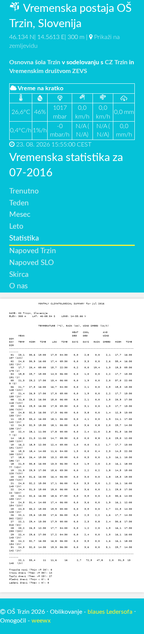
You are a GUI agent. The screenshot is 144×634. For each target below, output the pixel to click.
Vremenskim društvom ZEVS (48, 71)
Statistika (24, 238)
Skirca (18, 274)
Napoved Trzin (32, 251)
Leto (16, 226)
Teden (19, 203)
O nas (18, 286)
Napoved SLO (31, 263)
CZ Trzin (116, 62)
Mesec (19, 214)
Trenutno (24, 191)
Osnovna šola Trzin (34, 62)
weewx (41, 621)
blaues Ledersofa (110, 612)
